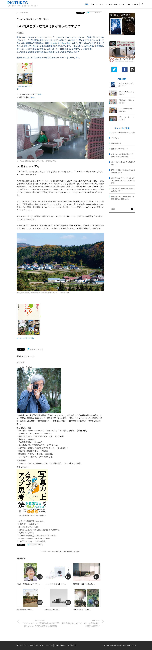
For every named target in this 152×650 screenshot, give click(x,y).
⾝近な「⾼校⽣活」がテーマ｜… (28, 584)
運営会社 (73, 645)
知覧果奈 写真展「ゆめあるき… (84, 584)
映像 (92, 4)
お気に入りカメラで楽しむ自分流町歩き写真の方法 (38, 530)
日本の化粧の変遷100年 (119, 149)
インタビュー (116, 138)
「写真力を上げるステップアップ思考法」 (31, 515)
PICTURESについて (22, 645)
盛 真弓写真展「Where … (82, 609)
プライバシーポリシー (46, 645)
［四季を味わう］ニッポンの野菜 (31, 541)
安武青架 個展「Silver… (25, 609)
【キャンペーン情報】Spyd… (55, 584)
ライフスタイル (111, 4)
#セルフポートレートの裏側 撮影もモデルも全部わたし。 (122, 197)
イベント (122, 4)
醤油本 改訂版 (116, 143)
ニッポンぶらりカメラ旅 (60, 43)
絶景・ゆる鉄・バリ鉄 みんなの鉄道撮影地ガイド (123, 171)
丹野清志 (20, 33)
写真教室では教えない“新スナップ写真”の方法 (36, 535)
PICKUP (135, 4)
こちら (39, 94)
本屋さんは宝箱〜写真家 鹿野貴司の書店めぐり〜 (123, 189)
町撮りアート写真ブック (28, 524)
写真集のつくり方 (25, 533)
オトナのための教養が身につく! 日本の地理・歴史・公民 (123, 155)
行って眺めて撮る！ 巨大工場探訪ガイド (123, 163)
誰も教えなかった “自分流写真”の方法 (33, 538)
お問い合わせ (34, 645)
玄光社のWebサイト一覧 (62, 645)
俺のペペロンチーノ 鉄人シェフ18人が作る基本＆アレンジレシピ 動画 (123, 180)
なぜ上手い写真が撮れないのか (30, 521)
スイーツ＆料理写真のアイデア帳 (123, 132)
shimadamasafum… (52, 609)
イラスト (99, 4)
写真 (87, 4)
